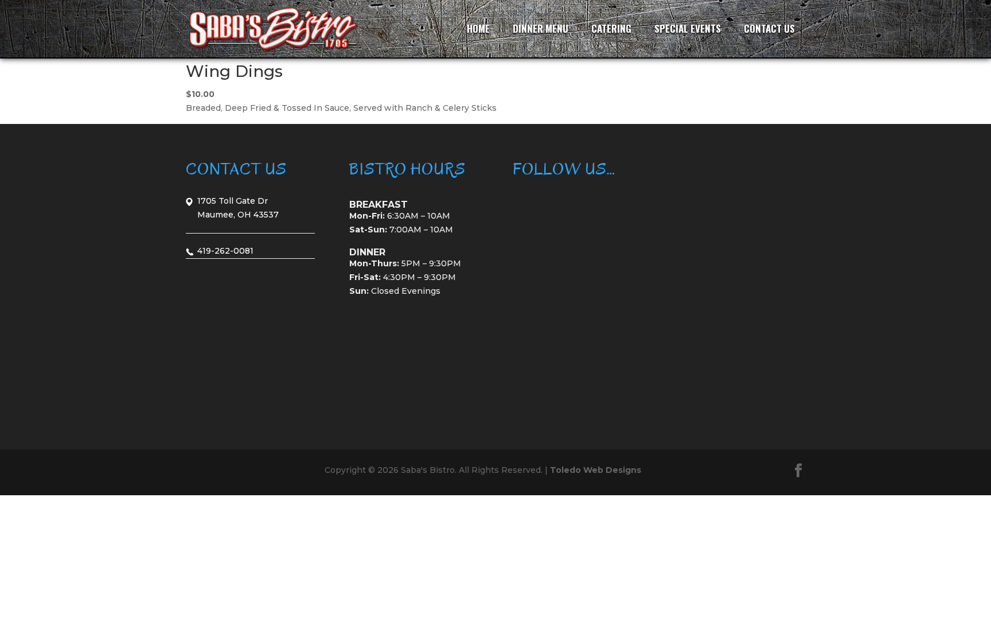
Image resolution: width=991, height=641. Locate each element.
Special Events (687, 28)
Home (478, 28)
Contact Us (769, 28)
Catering (611, 28)
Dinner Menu (540, 28)
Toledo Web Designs (595, 470)
